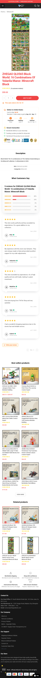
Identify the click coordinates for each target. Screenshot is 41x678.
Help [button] (37, 675)
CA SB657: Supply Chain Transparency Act (13, 626)
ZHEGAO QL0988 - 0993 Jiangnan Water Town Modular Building (9, 388)
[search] (35, 6)
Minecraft (10, 12)
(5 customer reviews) (17, 88)
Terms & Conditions (7, 619)
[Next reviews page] (37, 350)
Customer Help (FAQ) (7, 646)
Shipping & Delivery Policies (9, 635)
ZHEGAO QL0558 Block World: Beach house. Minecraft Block (28, 557)
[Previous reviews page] (27, 350)
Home (3, 12)
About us (4, 616)
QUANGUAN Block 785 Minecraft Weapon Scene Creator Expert (29, 527)
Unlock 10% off (4, 670)
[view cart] (38, 6)
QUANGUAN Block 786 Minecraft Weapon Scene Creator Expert (9, 527)
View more (20, 494)
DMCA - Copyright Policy (8, 624)
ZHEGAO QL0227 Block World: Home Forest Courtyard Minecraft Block (10, 557)
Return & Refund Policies (8, 641)
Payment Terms (6, 638)
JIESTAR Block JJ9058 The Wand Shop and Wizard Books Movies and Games (10, 483)
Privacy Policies (5, 621)
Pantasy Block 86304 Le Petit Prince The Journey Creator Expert (29, 388)
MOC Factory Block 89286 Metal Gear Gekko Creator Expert (10, 418)
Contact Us (4, 643)
